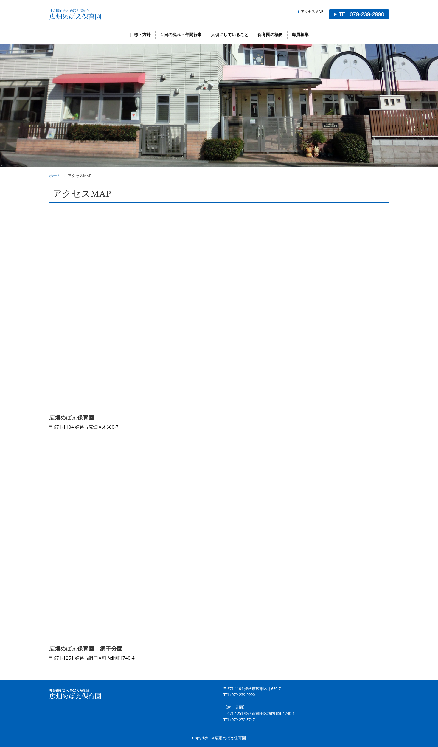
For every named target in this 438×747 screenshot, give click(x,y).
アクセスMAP (312, 11)
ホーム (55, 175)
